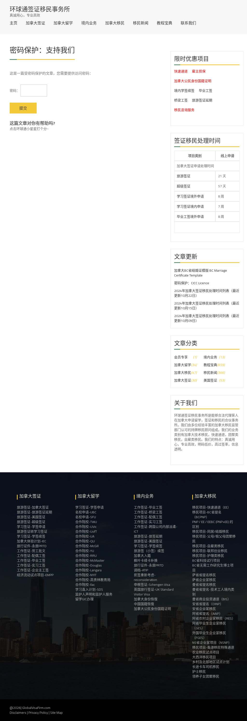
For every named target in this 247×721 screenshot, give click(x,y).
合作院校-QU (85, 541)
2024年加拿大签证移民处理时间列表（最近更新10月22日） (206, 293)
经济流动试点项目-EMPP (35, 575)
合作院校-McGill (87, 546)
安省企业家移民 (204, 608)
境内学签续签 (184, 90)
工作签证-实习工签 (31, 565)
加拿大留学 (63, 23)
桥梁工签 (181, 100)
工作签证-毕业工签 (31, 560)
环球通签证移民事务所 (40, 9)
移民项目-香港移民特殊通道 (213, 647)
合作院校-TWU (86, 521)
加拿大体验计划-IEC (31, 541)
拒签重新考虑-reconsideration (145, 577)
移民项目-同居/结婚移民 (210, 531)
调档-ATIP (141, 570)
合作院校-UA (84, 536)
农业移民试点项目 (205, 652)
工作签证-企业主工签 (33, 570)
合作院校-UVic (85, 526)
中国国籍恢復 (144, 603)
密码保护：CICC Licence (191, 283)
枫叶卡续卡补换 (146, 560)
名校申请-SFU (85, 517)
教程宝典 (164, 23)
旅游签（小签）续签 (149, 550)
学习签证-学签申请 (31, 526)
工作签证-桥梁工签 (148, 512)
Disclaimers (18, 712)
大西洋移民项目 (204, 657)
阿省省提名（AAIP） (207, 613)
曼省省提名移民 (204, 584)
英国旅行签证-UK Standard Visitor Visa (154, 592)
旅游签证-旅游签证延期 (34, 512)
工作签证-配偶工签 (31, 555)
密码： (15, 90)
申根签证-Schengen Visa (152, 584)
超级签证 (183, 186)
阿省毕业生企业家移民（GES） (209, 625)
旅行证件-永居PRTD (32, 546)
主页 (13, 23)
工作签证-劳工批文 (31, 550)
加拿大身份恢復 (146, 599)
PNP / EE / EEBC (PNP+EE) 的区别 (212, 524)
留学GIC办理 (84, 599)
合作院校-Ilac (85, 584)
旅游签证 (183, 176)
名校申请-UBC (85, 512)
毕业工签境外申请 (190, 216)
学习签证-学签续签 (31, 536)
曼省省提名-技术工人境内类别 (213, 592)
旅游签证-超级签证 (31, 521)
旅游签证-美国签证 (31, 517)
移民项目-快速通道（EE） (211, 507)
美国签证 (210, 380)
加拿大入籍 (142, 555)
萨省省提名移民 (204, 575)
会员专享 (181, 357)
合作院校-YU (84, 550)
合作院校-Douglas (88, 565)
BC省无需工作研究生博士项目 (212, 568)
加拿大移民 (114, 23)
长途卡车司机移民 (205, 666)
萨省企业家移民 (204, 579)
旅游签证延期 (202, 100)
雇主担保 (199, 71)
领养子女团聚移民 (205, 676)
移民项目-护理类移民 (208, 555)
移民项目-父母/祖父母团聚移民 (214, 539)
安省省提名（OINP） (207, 603)
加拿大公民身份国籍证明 (192, 81)
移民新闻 (140, 23)
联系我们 (188, 23)
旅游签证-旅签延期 (148, 536)
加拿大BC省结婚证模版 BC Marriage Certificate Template (200, 272)
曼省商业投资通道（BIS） (211, 599)
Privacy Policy (38, 712)
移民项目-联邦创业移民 (209, 550)
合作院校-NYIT (85, 575)
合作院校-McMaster (89, 560)
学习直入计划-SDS (89, 589)
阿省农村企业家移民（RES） (213, 618)
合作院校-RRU (86, 555)
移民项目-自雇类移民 (208, 546)
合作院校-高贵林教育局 (92, 579)
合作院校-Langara (88, 570)
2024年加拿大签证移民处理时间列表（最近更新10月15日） (206, 305)
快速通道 (181, 71)
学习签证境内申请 (190, 206)
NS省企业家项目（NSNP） (212, 642)
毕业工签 (205, 90)
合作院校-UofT (86, 531)
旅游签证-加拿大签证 (33, 507)
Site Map (56, 712)
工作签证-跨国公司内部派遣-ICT (155, 529)
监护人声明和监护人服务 (93, 594)
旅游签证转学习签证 (32, 531)
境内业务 (89, 23)
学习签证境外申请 (190, 196)
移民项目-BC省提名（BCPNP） (206, 514)
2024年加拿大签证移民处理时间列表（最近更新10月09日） (206, 318)
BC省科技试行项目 (206, 560)
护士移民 (199, 671)
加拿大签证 (35, 23)
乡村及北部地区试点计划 (210, 661)
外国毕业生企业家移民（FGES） (209, 635)
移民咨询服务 (184, 110)
